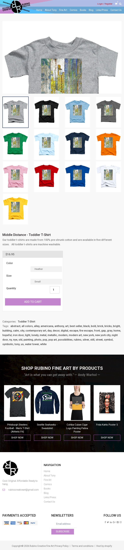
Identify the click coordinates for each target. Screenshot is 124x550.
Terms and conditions (82, 546)
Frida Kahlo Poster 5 (77, 424)
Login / (100, 4)
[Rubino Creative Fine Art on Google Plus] (114, 522)
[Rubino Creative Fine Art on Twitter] (108, 522)
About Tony (51, 10)
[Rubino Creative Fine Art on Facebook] (105, 522)
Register (108, 4)
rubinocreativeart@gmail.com (23, 489)
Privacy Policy (62, 546)
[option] (17, 413)
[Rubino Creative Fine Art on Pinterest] (118, 522)
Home (39, 10)
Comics (73, 10)
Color (9, 263)
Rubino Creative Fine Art (42, 546)
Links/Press (102, 10)
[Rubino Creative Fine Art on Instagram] (121, 522)
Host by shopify (104, 546)
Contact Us (116, 10)
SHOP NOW (17, 437)
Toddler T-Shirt (26, 321)
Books (83, 10)
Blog (91, 10)
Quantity (11, 288)
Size (8, 275)
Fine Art (63, 10)
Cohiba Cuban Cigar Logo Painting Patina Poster (47, 428)
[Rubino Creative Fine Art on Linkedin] (111, 522)
